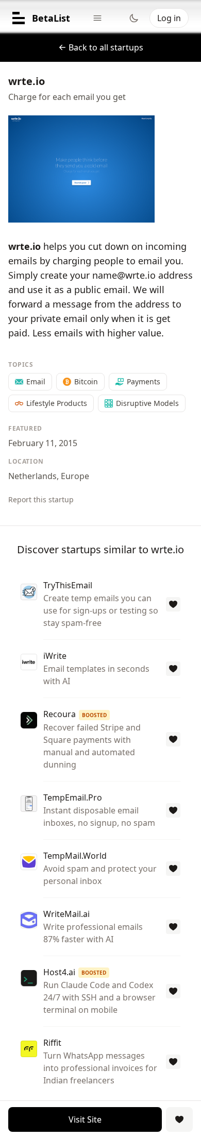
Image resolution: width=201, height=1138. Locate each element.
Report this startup (41, 499)
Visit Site (85, 1119)
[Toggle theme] (134, 18)
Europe (75, 476)
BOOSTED (94, 715)
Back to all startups (106, 47)
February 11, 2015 (42, 443)
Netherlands (32, 476)
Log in (169, 18)
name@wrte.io (124, 275)
